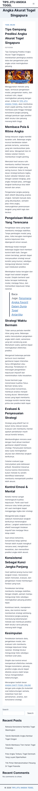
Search (5, 709)
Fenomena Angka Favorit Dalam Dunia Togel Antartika (21, 306)
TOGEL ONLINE (10, 25)
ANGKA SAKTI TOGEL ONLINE (18, 685)
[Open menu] (33, 3)
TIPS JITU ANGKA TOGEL (23, 788)
